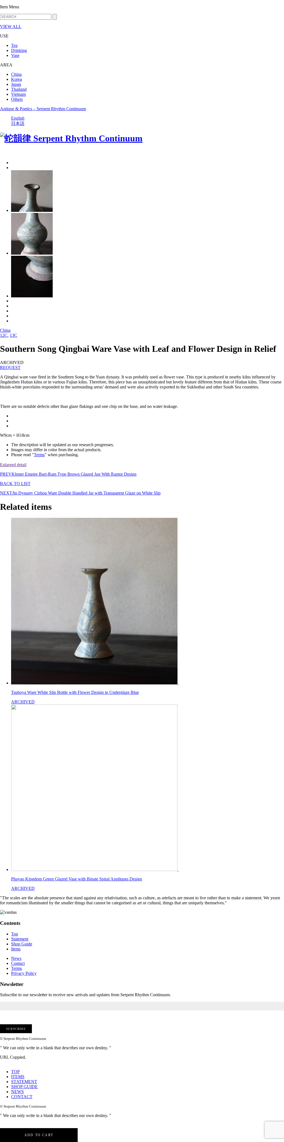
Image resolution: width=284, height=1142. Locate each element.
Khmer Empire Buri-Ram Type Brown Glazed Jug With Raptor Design (68, 474)
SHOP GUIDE (24, 1086)
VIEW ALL (10, 26)
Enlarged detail (13, 464)
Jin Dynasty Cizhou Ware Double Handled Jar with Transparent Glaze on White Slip (80, 493)
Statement (19, 939)
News (16, 958)
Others (17, 99)
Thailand (19, 89)
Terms (39, 454)
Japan (16, 84)
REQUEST (10, 367)
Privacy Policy (24, 973)
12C (3, 335)
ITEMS (17, 1076)
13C (13, 335)
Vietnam (18, 94)
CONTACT (21, 1096)
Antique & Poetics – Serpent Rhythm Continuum (43, 108)
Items (16, 949)
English (17, 118)
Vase (15, 55)
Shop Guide (21, 944)
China (16, 74)
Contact (18, 963)
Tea (14, 45)
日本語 (17, 123)
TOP (15, 1071)
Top (14, 934)
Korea (16, 79)
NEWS (17, 1091)
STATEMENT (24, 1081)
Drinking (19, 50)
